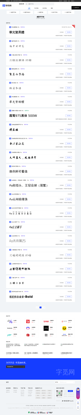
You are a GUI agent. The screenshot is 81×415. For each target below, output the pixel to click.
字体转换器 (30, 390)
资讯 (52, 8)
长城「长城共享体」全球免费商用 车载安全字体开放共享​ (35, 353)
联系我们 (32, 405)
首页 (7, 382)
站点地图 (53, 405)
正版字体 (38, 390)
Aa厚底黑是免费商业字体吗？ (67, 353)
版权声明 (49, 405)
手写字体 (38, 397)
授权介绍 (8, 392)
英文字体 (22, 392)
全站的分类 (21, 3)
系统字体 (43, 390)
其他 (7, 354)
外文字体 (45, 8)
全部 (29, 8)
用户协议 (40, 405)
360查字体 (30, 392)
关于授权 (15, 392)
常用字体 (38, 393)
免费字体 (22, 393)
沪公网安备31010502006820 (45, 409)
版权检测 (30, 395)
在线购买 (8, 390)
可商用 (49, 390)
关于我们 (27, 405)
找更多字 (49, 397)
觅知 (24, 407)
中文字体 (36, 8)
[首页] (7, 5)
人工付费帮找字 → (76, 7)
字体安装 (15, 390)
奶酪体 (43, 397)
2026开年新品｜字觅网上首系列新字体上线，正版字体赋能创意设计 (19, 353)
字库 (49, 393)
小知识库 (44, 354)
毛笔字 (49, 395)
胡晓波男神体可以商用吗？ (48, 353)
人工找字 (30, 393)
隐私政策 (45, 405)
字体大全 (22, 395)
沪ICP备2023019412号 (34, 409)
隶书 (44, 395)
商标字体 (43, 393)
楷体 (38, 395)
